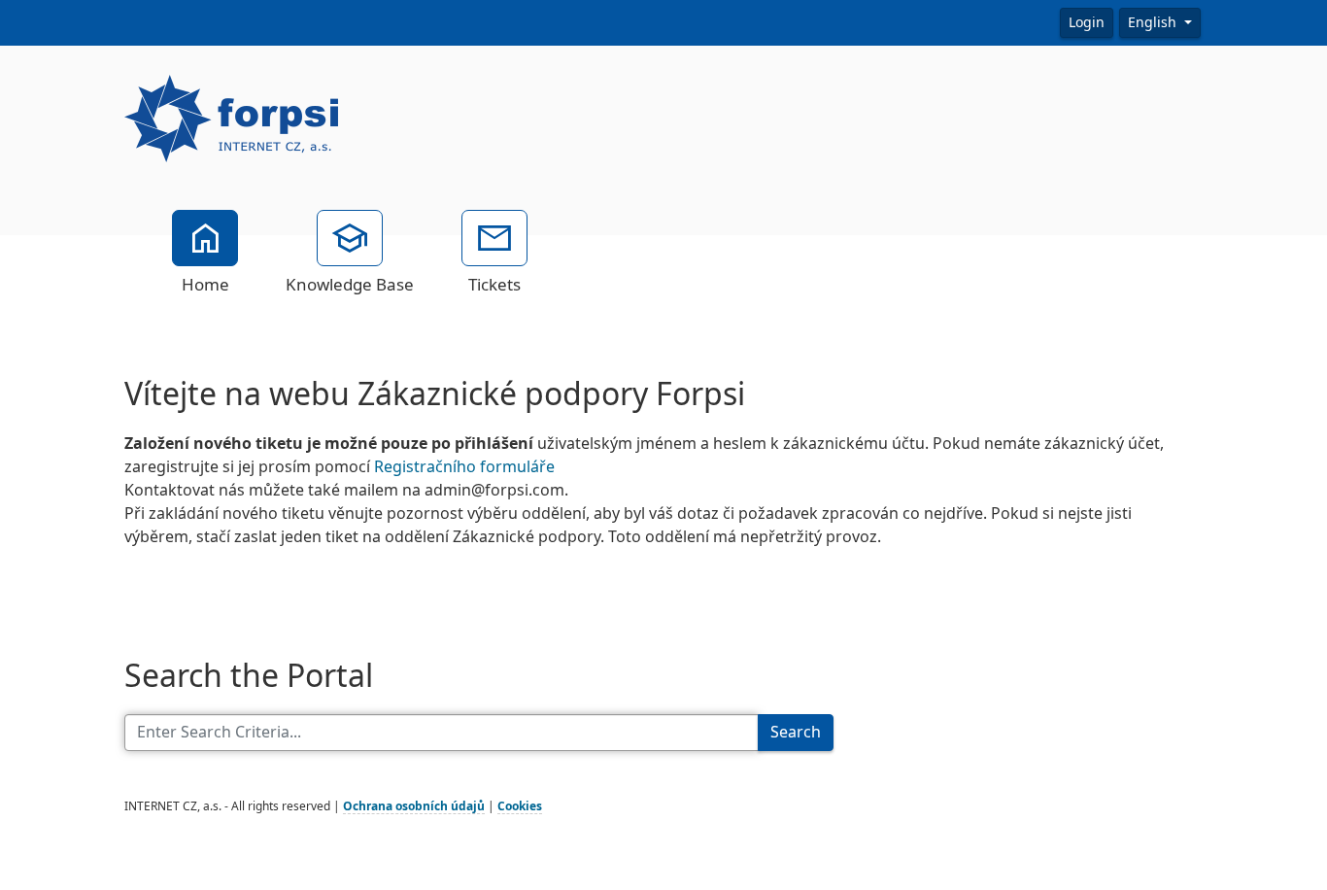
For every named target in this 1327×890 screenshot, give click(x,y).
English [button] (1154, 22)
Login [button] (1087, 22)
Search (795, 732)
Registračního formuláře (464, 467)
